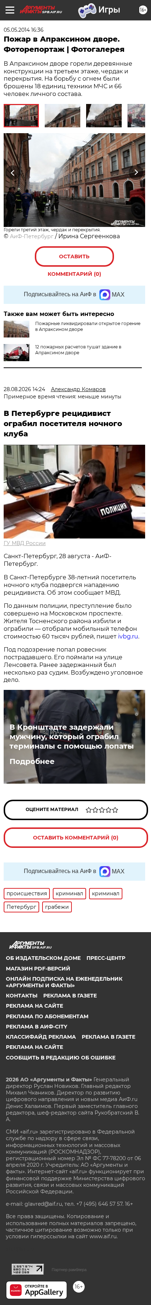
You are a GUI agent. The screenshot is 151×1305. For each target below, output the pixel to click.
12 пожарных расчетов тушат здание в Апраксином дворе (78, 349)
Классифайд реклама (41, 1037)
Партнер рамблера (69, 1269)
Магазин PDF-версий (38, 968)
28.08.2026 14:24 (24, 389)
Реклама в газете (70, 995)
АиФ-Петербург (32, 236)
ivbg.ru (128, 636)
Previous (12, 172)
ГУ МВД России (25, 543)
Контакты (21, 995)
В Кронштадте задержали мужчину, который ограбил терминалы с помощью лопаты (72, 736)
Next (136, 172)
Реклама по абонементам (47, 1016)
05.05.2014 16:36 (24, 30)
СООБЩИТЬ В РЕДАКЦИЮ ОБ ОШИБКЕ (60, 1057)
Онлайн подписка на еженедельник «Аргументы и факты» (64, 982)
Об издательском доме (43, 958)
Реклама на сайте (34, 1006)
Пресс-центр (105, 958)
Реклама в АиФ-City (36, 1026)
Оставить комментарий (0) (74, 260)
